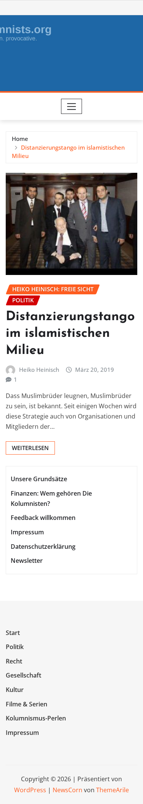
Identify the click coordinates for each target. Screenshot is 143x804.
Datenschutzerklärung (43, 546)
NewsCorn (67, 790)
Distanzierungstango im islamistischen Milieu (70, 333)
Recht (14, 661)
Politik (15, 647)
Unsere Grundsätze (39, 479)
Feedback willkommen (43, 518)
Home (20, 138)
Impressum (27, 532)
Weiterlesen (30, 448)
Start (13, 633)
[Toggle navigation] (71, 106)
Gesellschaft (23, 675)
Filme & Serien (26, 704)
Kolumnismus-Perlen (36, 718)
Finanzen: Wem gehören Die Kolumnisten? (51, 498)
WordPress (30, 790)
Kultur (15, 690)
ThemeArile (112, 790)
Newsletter (27, 560)
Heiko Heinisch (39, 369)
